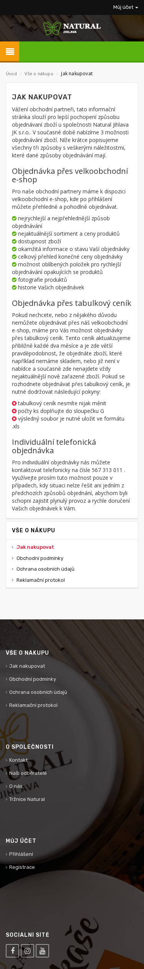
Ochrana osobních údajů (45, 569)
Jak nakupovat (35, 547)
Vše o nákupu (39, 73)
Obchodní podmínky (40, 558)
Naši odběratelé (28, 773)
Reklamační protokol (41, 580)
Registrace (22, 867)
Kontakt (18, 760)
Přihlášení (21, 854)
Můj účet (123, 7)
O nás (16, 786)
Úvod (11, 73)
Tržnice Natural (27, 799)
